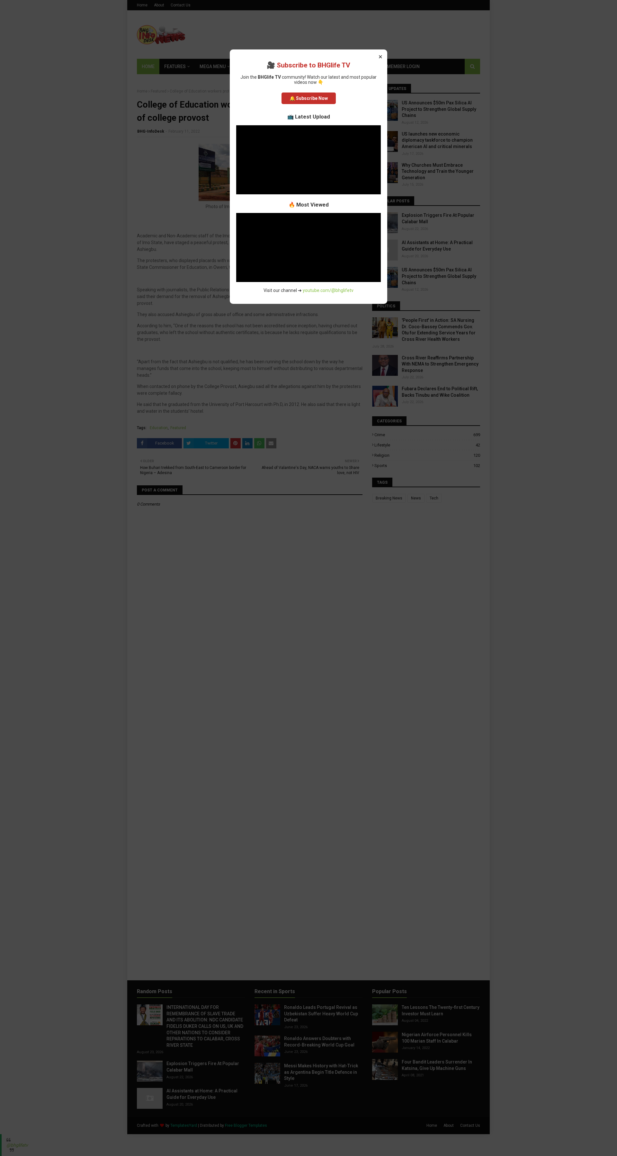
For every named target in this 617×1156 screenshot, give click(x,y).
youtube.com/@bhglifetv (328, 290)
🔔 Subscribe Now (309, 98)
